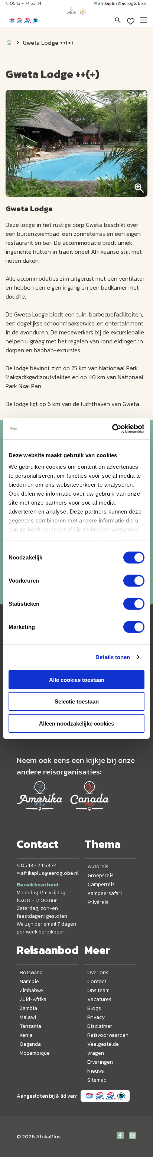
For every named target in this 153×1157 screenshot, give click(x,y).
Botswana (31, 972)
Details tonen (112, 657)
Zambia (28, 1008)
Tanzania (30, 1026)
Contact (96, 981)
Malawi (28, 1017)
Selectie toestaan (77, 701)
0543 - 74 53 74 (25, 3)
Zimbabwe (31, 990)
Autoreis (98, 866)
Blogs (94, 1008)
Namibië (29, 981)
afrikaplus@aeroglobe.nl (122, 3)
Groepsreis (101, 875)
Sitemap (97, 1080)
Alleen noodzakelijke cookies (76, 723)
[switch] (133, 580)
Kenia (26, 1035)
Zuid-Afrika (33, 999)
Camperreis (101, 884)
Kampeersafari (105, 893)
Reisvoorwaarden (107, 1035)
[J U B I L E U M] (76, 18)
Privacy (96, 1017)
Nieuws (95, 1071)
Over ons (97, 972)
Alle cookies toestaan (76, 679)
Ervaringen (100, 1062)
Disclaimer (99, 1026)
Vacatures (99, 999)
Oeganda (30, 1044)
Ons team (98, 990)
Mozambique (35, 1053)
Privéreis (98, 902)
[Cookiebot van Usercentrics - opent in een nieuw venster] (111, 429)
